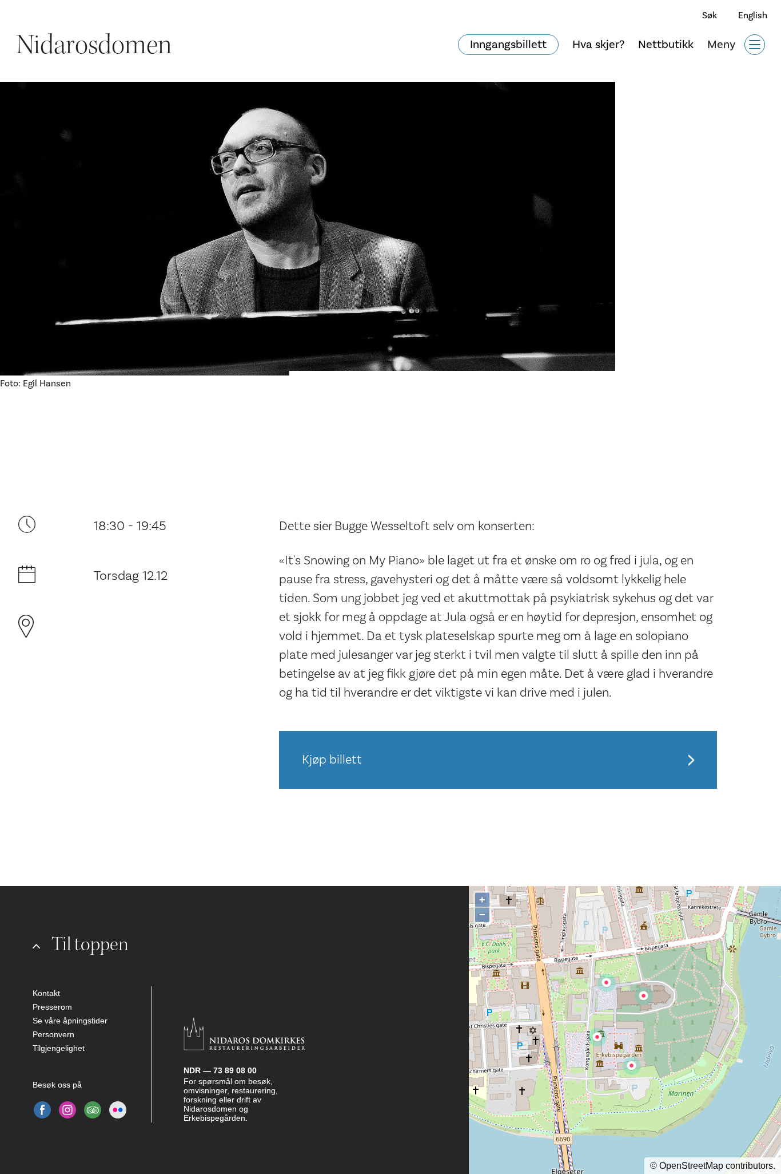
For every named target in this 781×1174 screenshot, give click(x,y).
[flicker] (117, 1110)
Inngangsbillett (508, 44)
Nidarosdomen (94, 44)
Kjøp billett (332, 760)
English (752, 15)
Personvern (53, 1034)
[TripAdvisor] (92, 1110)
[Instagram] (67, 1110)
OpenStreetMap (691, 1166)
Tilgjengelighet (59, 1048)
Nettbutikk (666, 44)
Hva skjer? (598, 44)
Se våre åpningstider (70, 1020)
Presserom (52, 1006)
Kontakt (46, 993)
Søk (709, 15)
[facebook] (42, 1110)
